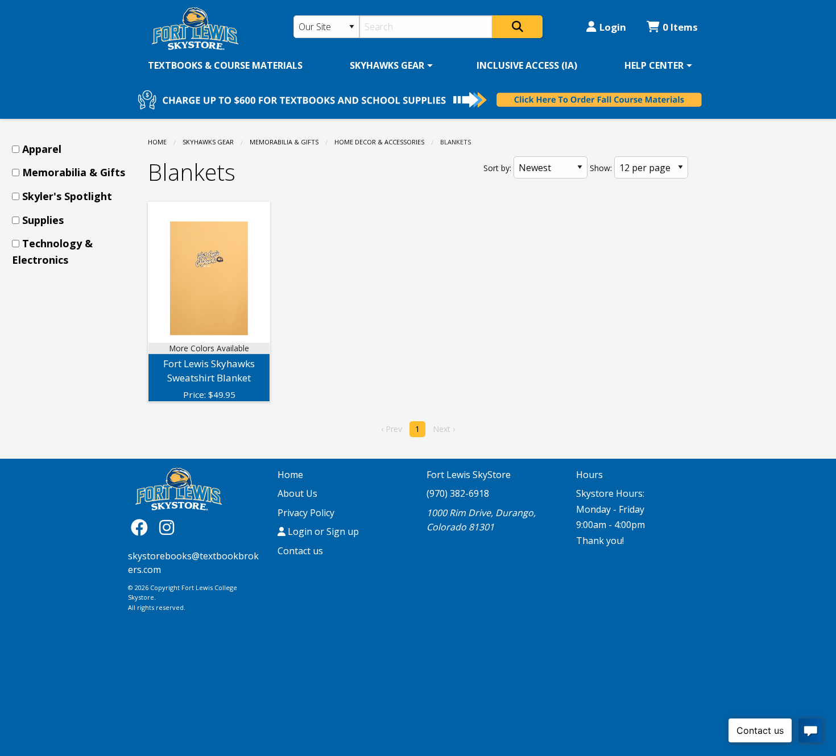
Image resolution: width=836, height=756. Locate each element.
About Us (297, 493)
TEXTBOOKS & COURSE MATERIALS (225, 65)
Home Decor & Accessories (379, 142)
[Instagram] (166, 527)
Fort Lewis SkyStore (469, 474)
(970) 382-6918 (458, 493)
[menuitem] (225, 65)
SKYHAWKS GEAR (387, 65)
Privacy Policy (306, 512)
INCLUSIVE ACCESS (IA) (527, 65)
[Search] (518, 26)
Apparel (41, 149)
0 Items (680, 27)
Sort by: (497, 168)
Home (157, 142)
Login (612, 27)
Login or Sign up (322, 531)
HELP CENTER (654, 65)
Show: (601, 168)
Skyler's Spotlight (67, 196)
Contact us (300, 551)
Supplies (43, 220)
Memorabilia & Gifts (284, 142)
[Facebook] (142, 527)
